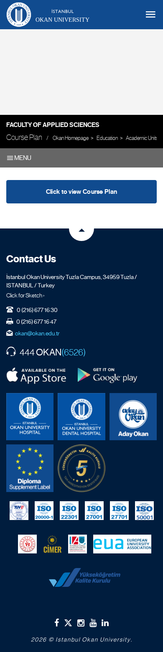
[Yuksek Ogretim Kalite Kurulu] (81, 468)
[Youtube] (93, 623)
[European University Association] (122, 544)
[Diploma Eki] (29, 468)
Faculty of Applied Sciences (52, 125)
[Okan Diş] (81, 416)
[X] (68, 621)
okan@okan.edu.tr (37, 333)
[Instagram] (80, 623)
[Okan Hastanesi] (29, 416)
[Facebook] (56, 623)
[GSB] (27, 544)
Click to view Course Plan (81, 191)
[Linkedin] (105, 623)
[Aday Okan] (133, 416)
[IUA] (77, 544)
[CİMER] (52, 544)
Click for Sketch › (25, 295)
